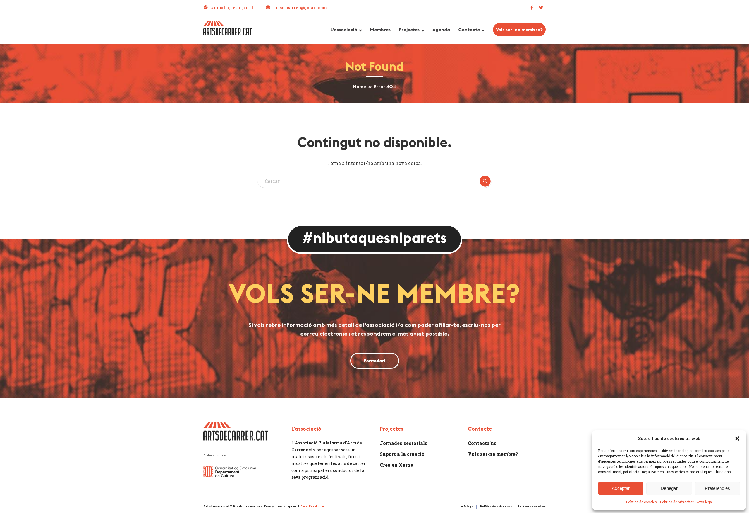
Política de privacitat (677, 502)
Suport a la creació (402, 454)
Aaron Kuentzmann (313, 506)
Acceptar (621, 488)
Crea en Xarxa (397, 465)
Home (359, 86)
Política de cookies (641, 502)
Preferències (717, 488)
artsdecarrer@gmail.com (300, 7)
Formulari (374, 360)
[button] (737, 438)
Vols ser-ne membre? (519, 30)
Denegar (669, 488)
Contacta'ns (482, 443)
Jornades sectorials (403, 443)
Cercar (485, 181)
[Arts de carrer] (227, 28)
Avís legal (705, 502)
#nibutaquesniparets (233, 7)
